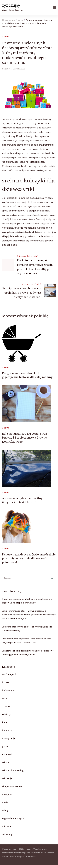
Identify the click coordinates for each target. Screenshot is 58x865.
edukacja (6, 714)
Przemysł (7, 754)
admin (5, 69)
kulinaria (7, 730)
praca (5, 746)
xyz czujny (11, 5)
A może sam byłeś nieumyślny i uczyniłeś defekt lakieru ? (23, 500)
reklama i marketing (13, 770)
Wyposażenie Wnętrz (13, 818)
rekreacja (7, 778)
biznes (5, 682)
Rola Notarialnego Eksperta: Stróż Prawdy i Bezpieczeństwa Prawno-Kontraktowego (25, 438)
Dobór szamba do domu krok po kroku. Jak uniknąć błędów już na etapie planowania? (27, 601)
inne (4, 722)
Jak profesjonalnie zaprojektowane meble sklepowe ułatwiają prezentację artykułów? (28, 653)
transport (7, 794)
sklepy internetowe (12, 786)
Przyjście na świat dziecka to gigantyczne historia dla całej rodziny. (27, 375)
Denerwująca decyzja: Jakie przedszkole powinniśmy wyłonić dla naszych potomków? (29, 558)
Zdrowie (6, 826)
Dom (4, 698)
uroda (5, 802)
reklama (6, 762)
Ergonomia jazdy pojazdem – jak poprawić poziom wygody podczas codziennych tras (26, 641)
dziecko (6, 706)
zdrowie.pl (7, 834)
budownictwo (9, 690)
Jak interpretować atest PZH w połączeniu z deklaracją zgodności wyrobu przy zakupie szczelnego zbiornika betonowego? (29, 615)
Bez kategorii (9, 674)
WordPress (31, 857)
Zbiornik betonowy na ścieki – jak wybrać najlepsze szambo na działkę (27, 629)
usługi (6, 37)
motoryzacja (8, 738)
